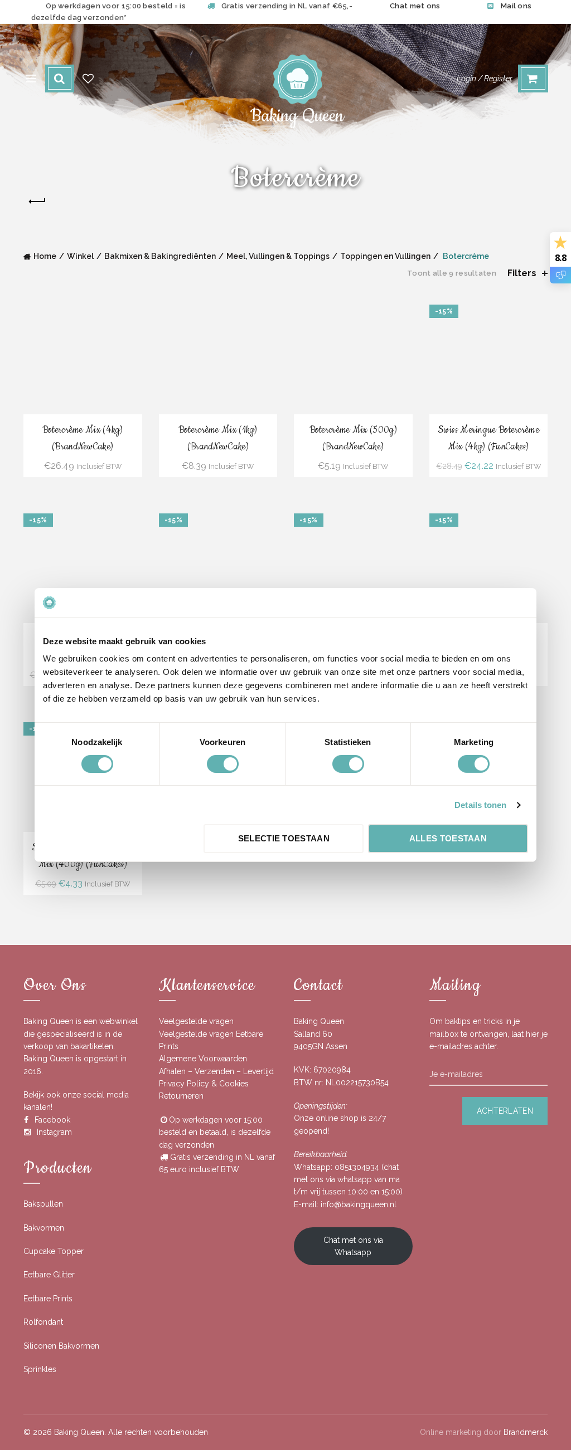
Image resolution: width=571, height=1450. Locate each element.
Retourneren (181, 1095)
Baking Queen (79, 1432)
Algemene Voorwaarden (203, 1058)
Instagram (54, 1132)
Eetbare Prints (47, 1298)
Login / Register (484, 78)
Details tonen (480, 805)
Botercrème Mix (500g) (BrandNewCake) (353, 438)
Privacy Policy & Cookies (204, 1083)
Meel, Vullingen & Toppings (278, 256)
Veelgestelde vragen (196, 1021)
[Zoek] (59, 78)
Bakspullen (43, 1203)
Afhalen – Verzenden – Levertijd (216, 1071)
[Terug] (37, 201)
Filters (521, 273)
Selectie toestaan (284, 838)
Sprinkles (39, 1369)
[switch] (223, 764)
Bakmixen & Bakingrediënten (160, 256)
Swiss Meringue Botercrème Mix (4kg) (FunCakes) (489, 438)
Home (44, 256)
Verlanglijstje (88, 78)
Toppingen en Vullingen (385, 256)
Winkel (80, 256)
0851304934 (357, 1167)
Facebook (52, 1119)
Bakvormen (43, 1227)
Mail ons (516, 6)
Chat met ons (415, 6)
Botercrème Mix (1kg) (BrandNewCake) (218, 438)
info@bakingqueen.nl (358, 1204)
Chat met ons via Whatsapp (353, 1246)
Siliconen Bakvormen (61, 1345)
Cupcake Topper (53, 1251)
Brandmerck (526, 1432)
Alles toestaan (448, 838)
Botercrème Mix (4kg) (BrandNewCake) (82, 438)
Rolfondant (43, 1321)
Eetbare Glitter (49, 1274)
